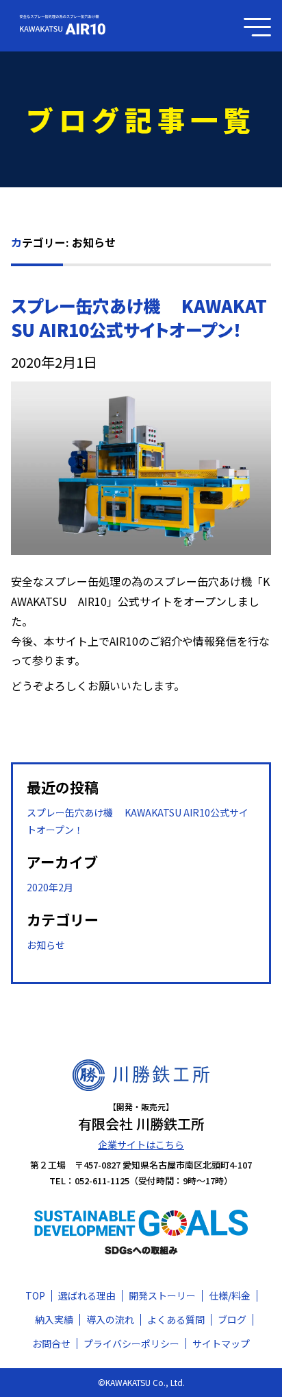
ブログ (232, 1319)
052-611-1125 (102, 1180)
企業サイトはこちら (141, 1144)
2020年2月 (50, 887)
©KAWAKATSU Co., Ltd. (141, 1382)
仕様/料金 (230, 1295)
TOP (35, 1295)
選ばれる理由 (87, 1295)
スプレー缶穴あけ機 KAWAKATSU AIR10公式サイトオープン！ (139, 317)
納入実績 (54, 1319)
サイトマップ (221, 1343)
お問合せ (51, 1343)
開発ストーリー (162, 1295)
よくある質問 (176, 1319)
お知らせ (46, 945)
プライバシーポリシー (131, 1343)
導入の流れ (110, 1319)
